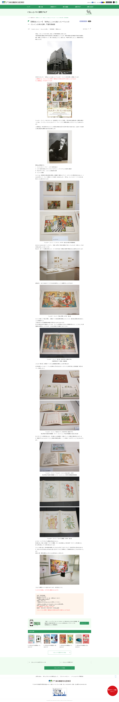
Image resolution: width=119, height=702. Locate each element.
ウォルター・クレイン (35, 29)
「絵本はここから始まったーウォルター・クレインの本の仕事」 (50, 604)
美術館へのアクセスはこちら (44, 602)
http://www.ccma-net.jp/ (41, 596)
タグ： (29, 29)
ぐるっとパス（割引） (44, 29)
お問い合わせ (90, 6)
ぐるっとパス (83, 623)
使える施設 (65, 6)
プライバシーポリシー (64, 676)
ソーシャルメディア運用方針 (77, 676)
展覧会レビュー (58, 29)
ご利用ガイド (53, 6)
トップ (28, 6)
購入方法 (41, 6)
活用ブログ (77, 6)
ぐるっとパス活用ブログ (68, 662)
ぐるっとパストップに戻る (59, 667)
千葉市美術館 (52, 29)
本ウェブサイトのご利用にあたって (50, 676)
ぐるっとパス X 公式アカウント (37, 662)
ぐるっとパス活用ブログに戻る (59, 652)
